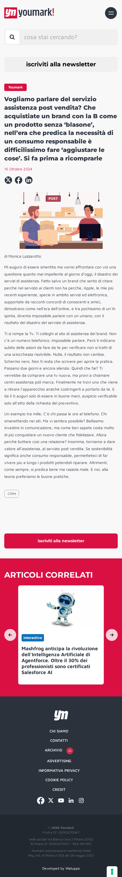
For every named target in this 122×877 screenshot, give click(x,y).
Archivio (53, 750)
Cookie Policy (59, 780)
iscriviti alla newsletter (61, 64)
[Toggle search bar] (12, 37)
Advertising (59, 761)
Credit (59, 789)
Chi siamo (59, 731)
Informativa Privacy (59, 770)
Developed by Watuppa (61, 868)
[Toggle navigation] (111, 13)
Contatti (59, 740)
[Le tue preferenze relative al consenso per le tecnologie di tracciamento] (112, 871)
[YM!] (29, 12)
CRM (12, 494)
